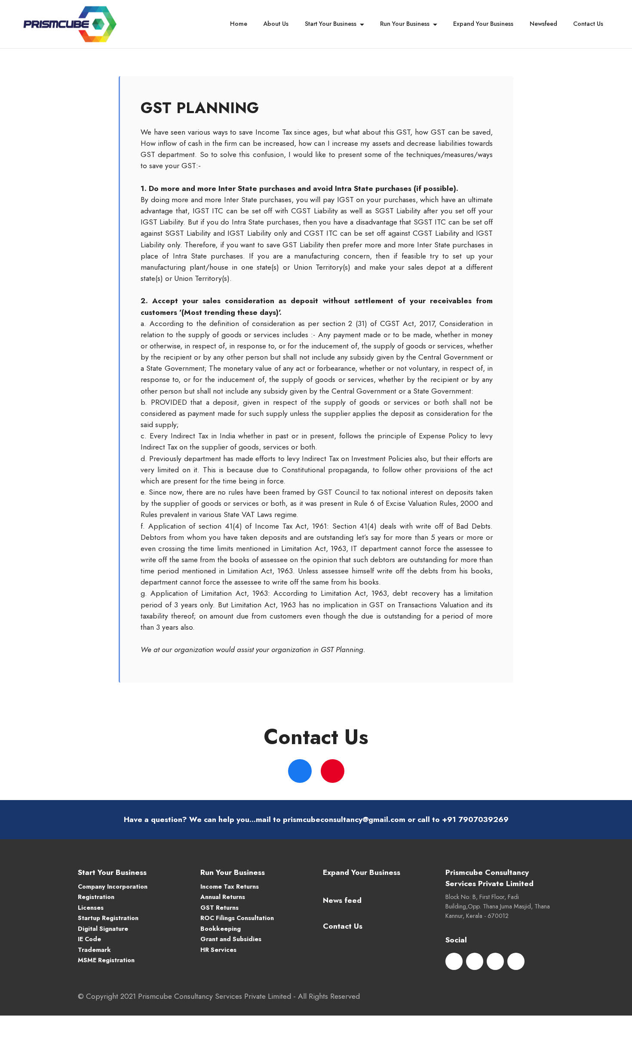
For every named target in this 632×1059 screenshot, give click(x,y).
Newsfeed (543, 23)
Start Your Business (330, 23)
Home (238, 23)
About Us (275, 23)
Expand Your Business (483, 23)
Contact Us (588, 23)
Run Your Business (405, 23)
